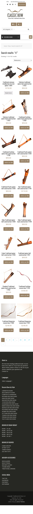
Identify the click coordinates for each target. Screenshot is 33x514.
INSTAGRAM (5, 484)
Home (5, 46)
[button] (30, 37)
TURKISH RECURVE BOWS (9, 415)
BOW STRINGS (6, 463)
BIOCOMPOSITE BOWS (8, 392)
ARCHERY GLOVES (7, 465)
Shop (9, 46)
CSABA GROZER (6, 446)
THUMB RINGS (6, 467)
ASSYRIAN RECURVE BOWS (9, 396)
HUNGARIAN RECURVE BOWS (10, 404)
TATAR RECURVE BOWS (8, 402)
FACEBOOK (5, 480)
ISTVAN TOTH (6, 448)
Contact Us (5, 371)
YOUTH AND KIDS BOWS (9, 419)
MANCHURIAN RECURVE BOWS (10, 406)
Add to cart (24, 93)
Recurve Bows (8, 37)
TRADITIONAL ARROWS (8, 469)
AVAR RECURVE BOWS (8, 398)
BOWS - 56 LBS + (7, 436)
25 (20, 340)
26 (25, 340)
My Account (22, 4)
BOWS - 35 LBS (6, 429)
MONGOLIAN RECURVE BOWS (10, 408)
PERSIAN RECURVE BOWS (9, 417)
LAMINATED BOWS (7, 391)
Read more (8, 93)
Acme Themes (21, 502)
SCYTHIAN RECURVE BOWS (9, 413)
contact (16, 367)
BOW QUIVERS (6, 461)
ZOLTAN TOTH (6, 451)
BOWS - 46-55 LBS (7, 434)
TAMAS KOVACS (6, 449)
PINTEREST (5, 482)
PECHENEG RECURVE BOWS (10, 409)
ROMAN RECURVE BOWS (9, 411)
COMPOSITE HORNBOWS (9, 394)
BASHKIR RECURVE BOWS (9, 400)
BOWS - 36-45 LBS (7, 430)
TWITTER (4, 478)
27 (29, 340)
